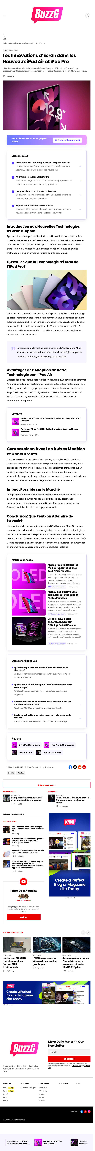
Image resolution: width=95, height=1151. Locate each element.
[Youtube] (85, 1111)
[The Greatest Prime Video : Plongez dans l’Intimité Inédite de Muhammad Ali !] (6, 829)
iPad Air (11, 773)
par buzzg (20, 856)
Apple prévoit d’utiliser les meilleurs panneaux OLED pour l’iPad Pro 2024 (63, 568)
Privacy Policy (76, 1066)
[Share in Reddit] (79, 767)
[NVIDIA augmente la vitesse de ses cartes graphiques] (47, 945)
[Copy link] (84, 767)
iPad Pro (21, 773)
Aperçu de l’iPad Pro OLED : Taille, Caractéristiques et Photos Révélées (63, 595)
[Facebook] (82, 1111)
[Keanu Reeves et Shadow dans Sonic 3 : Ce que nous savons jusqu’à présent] (51, 798)
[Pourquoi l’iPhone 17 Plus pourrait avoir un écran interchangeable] (6, 798)
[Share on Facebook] (70, 767)
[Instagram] (89, 1111)
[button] (5, 15)
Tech (4, 38)
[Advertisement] (70, 854)
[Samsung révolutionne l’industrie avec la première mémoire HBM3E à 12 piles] (76, 945)
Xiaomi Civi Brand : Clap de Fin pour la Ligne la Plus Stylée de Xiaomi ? (28, 852)
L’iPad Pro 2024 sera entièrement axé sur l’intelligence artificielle (62, 622)
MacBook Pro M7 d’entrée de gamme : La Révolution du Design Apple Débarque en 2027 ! (28, 841)
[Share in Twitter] (75, 767)
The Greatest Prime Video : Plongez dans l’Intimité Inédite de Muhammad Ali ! (28, 829)
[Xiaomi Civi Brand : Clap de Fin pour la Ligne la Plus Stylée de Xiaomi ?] (6, 853)
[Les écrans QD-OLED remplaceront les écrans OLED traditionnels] (17, 945)
